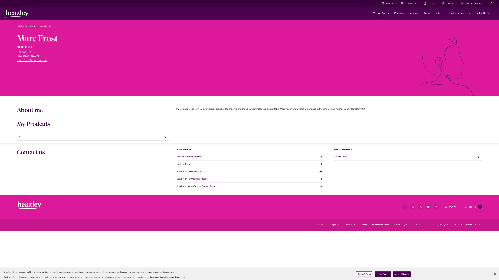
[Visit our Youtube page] (428, 206)
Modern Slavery (432, 225)
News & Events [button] (432, 13)
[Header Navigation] (17, 14)
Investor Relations (380, 224)
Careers (320, 224)
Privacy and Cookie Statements (162, 277)
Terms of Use (180, 277)
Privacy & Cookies (446, 225)
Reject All (382, 274)
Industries (414, 13)
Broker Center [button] (483, 13)
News (397, 224)
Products (399, 13)
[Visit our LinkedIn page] (412, 206)
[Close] (495, 274)
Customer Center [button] (458, 13)
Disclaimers (420, 225)
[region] (249, 274)
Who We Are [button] (379, 13)
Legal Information (408, 225)
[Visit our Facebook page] (405, 206)
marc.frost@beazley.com (32, 60)
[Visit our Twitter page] (420, 206)
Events (363, 224)
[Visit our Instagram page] (436, 206)
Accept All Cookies (402, 274)
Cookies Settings (364, 274)
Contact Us (350, 224)
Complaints (334, 224)
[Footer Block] (29, 205)
